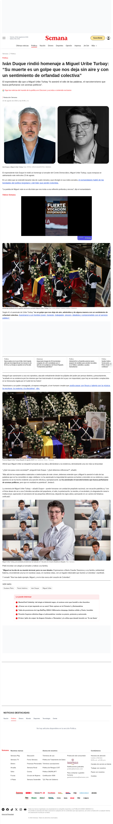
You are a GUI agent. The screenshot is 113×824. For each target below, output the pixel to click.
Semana (5, 54)
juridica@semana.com (75, 769)
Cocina (29, 771)
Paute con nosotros (98, 772)
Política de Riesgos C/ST (51, 767)
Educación (30, 756)
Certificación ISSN (49, 775)
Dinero (13, 763)
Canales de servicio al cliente (101, 764)
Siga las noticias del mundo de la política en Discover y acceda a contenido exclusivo (38, 90)
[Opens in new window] (7, 809)
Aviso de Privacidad (10, 814)
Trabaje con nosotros (98, 768)
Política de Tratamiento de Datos (54, 760)
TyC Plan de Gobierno (50, 779)
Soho (12, 771)
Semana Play (15, 756)
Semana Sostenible (34, 779)
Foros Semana (32, 760)
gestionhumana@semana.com (78, 777)
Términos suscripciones (51, 763)
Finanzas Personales (34, 763)
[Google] (3, 809)
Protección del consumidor (76, 756)
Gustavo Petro (9, 588)
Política (13, 54)
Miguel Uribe (47, 588)
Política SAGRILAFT (50, 771)
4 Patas (13, 779)
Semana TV (15, 760)
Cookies (94, 776)
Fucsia (13, 775)
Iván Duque (35, 588)
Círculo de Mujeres (33, 775)
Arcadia (13, 767)
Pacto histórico (22, 588)
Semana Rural (32, 767)
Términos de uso (48, 756)
